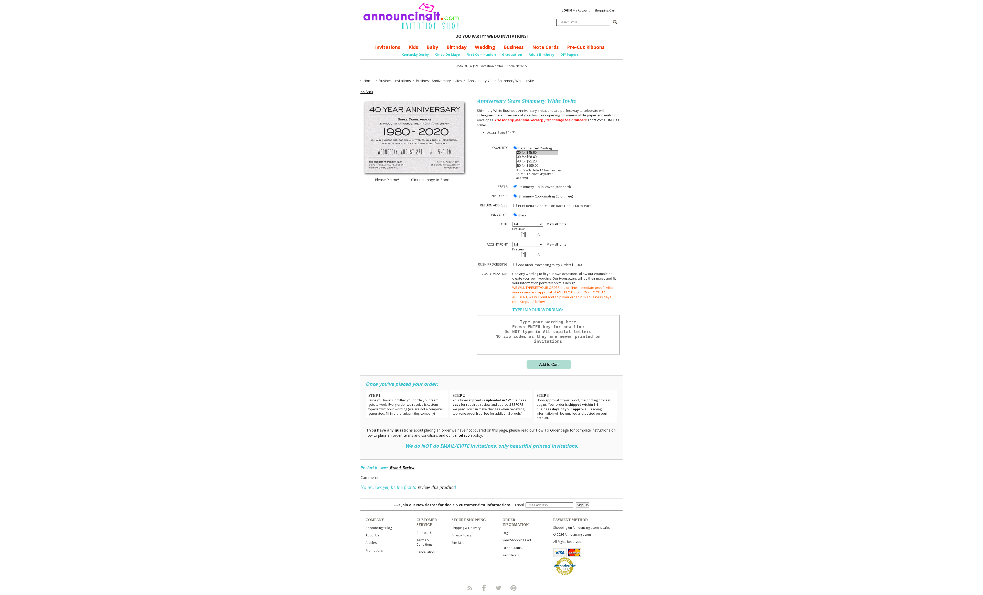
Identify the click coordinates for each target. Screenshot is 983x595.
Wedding (485, 47)
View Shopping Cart (517, 540)
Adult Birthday (541, 54)
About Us (372, 535)
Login (506, 533)
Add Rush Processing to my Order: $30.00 (549, 264)
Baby (432, 47)
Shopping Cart (604, 10)
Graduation (512, 54)
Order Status (512, 548)
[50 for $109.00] (537, 166)
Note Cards (545, 47)
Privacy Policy (461, 535)
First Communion (481, 54)
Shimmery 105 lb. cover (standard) (544, 186)
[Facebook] (484, 588)
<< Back (366, 91)
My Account (576, 10)
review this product (436, 487)
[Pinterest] (513, 588)
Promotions (374, 550)
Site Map (458, 543)
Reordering (511, 555)
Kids (413, 47)
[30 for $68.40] (537, 157)
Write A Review (401, 467)
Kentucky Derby (415, 54)
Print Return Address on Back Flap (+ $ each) (554, 205)
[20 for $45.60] (537, 153)
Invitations (387, 47)
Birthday (456, 47)
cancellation (462, 435)
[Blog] (469, 588)
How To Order (548, 430)
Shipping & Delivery (466, 528)
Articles (371, 543)
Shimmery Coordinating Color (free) (545, 196)
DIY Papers (569, 54)
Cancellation (425, 552)
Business (513, 47)
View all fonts (556, 224)
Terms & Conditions (424, 542)
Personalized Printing (535, 148)
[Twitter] (499, 588)
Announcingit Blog (379, 528)
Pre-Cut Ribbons (585, 47)
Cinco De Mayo (447, 54)
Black (522, 215)
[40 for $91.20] (537, 161)
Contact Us (424, 533)
